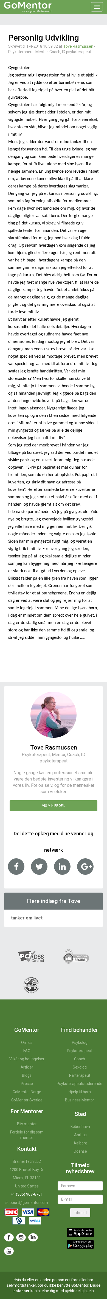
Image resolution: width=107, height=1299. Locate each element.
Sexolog (80, 1067)
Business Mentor (79, 1100)
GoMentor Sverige (27, 1100)
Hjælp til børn (80, 1092)
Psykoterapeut (79, 1051)
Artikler (27, 1067)
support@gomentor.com (26, 1202)
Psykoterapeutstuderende (79, 1083)
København (80, 1126)
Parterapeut (79, 1075)
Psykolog (80, 1042)
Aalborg (80, 1143)
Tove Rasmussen (78, 46)
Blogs (27, 1075)
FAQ (26, 1051)
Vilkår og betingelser (26, 1059)
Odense (80, 1151)
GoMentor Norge (27, 1092)
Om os (26, 1042)
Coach (79, 1059)
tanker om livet (27, 918)
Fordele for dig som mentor (27, 1135)
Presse (27, 1083)
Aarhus (80, 1135)
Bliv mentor (27, 1124)
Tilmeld (80, 1212)
